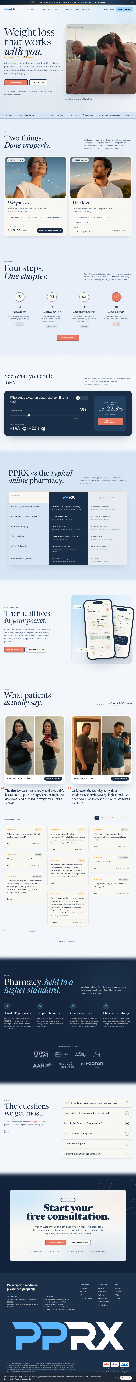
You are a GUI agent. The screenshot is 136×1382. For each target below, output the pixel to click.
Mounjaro (83, 1288)
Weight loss (102, 1291)
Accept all (126, 1378)
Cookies (108, 1372)
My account (110, 9)
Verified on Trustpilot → (116, 706)
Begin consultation (124, 9)
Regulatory (125, 1372)
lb (82, 398)
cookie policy (27, 1379)
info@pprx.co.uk (36, 1122)
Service (114, 818)
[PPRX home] (9, 9)
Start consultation (67, 338)
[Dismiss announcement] (132, 2)
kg (78, 398)
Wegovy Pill (84, 1295)
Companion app (103, 1302)
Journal (117, 1298)
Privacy (101, 1372)
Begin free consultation (109, 422)
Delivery (105, 818)
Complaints (116, 1372)
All (97, 818)
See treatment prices (79, 1243)
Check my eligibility (15, 82)
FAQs (117, 1295)
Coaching (101, 1288)
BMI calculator (102, 1305)
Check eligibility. (99, 2)
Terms (95, 1372)
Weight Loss (46, 9)
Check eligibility (54, 1243)
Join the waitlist (13, 649)
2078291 (10, 1302)
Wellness (68, 9)
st (86, 398)
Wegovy (83, 1291)
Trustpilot (32, 931)
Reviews (118, 1291)
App (77, 9)
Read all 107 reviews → (68, 941)
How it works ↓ (38, 82)
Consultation (125, 818)
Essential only (111, 1378)
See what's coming (36, 649)
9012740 (66, 1299)
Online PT (58, 9)
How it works (102, 1298)
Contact (118, 1288)
